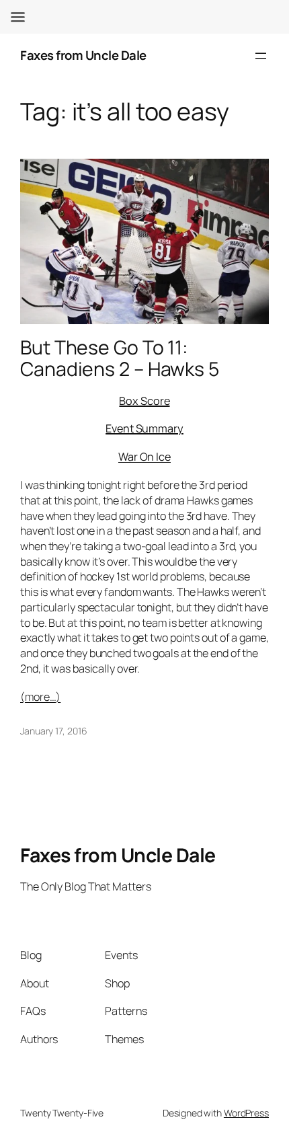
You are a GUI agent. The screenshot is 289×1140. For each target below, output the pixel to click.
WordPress (246, 1112)
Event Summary (144, 428)
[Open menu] (261, 56)
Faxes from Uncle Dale (83, 55)
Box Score (144, 400)
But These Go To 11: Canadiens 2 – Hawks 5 (119, 358)
